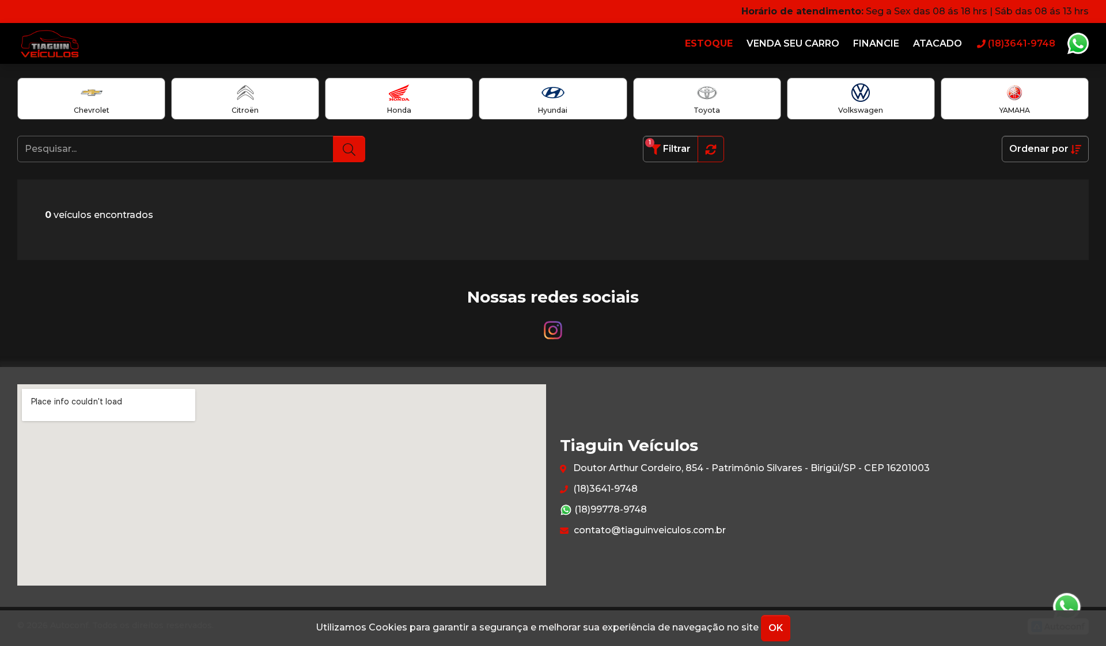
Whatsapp (1078, 43)
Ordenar (1039, 148)
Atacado (937, 43)
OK (775, 627)
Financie (876, 43)
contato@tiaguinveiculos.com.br (648, 530)
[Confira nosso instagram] (553, 324)
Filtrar (670, 146)
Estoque (709, 43)
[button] (711, 149)
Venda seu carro (793, 43)
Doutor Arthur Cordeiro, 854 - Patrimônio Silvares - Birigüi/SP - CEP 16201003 (750, 467)
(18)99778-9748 (609, 509)
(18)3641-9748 (604, 488)
